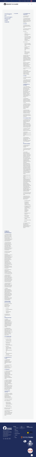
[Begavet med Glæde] (11, 4)
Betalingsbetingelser (17, 433)
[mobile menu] (28, 4)
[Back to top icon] (32, 455)
